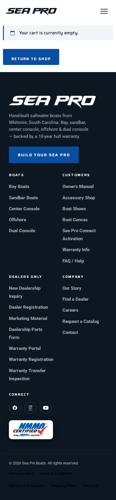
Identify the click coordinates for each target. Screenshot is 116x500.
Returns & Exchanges (27, 485)
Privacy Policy (21, 473)
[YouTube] (46, 408)
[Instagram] (30, 408)
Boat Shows (74, 208)
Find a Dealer (75, 299)
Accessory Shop (78, 197)
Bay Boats (19, 186)
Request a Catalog (80, 321)
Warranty (91, 485)
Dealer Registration (28, 307)
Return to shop (31, 59)
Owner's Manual (78, 186)
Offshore (17, 219)
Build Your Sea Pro (44, 155)
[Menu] (104, 11)
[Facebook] (15, 408)
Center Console (24, 208)
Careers (70, 310)
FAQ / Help (73, 261)
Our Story (71, 288)
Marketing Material (28, 318)
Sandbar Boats (23, 197)
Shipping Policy (64, 485)
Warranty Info (76, 249)
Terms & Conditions (56, 473)
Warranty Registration (31, 359)
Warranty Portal (25, 348)
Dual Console (22, 230)
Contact (70, 332)
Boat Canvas (75, 219)
